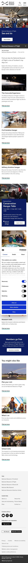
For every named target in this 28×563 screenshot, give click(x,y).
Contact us (17, 504)
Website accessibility (19, 540)
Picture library (18, 501)
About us (4, 498)
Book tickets (7, 39)
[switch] (24, 286)
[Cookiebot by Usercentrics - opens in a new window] (19, 250)
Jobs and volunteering (8, 501)
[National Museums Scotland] (8, 3)
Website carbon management (10, 549)
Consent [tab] (5, 254)
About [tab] (23, 254)
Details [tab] (14, 254)
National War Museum (8, 487)
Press (3, 504)
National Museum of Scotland (10, 479)
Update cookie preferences (9, 552)
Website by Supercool (7, 560)
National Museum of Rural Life (10, 484)
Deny (14, 311)
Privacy (3, 540)
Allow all (14, 302)
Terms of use (5, 543)
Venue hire (17, 498)
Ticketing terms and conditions (10, 546)
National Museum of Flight (9, 31)
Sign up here (6, 524)
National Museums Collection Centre (11, 490)
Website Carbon (16, 531)
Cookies (10, 540)
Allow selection (14, 307)
